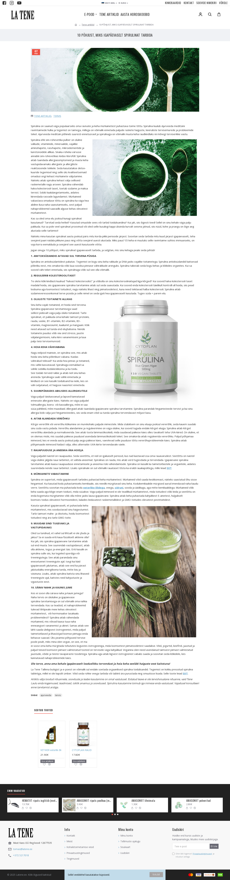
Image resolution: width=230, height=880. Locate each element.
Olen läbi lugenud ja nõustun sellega (195, 855)
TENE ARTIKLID (42, 116)
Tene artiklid (88, 24)
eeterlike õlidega (94, 487)
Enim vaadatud (16, 790)
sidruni (119, 487)
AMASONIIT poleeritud (198, 800)
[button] (112, 814)
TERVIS (57, 116)
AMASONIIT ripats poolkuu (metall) (94, 800)
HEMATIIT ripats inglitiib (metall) (39, 800)
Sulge (156, 874)
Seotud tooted (43, 710)
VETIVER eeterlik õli (50, 750)
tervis (58, 695)
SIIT (169, 468)
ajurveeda (46, 695)
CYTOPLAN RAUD (82, 750)
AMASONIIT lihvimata (143, 800)
